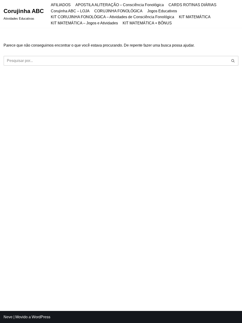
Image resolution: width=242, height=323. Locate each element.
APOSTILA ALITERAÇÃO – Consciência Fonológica (119, 5)
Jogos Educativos (162, 11)
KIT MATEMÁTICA (195, 17)
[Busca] (233, 61)
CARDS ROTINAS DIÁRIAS (192, 5)
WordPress (41, 317)
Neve (8, 317)
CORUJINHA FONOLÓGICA (118, 11)
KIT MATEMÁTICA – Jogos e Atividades (84, 23)
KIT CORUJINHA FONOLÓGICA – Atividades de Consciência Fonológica (112, 17)
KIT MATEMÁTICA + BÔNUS (147, 23)
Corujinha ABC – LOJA (70, 11)
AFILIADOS (61, 5)
